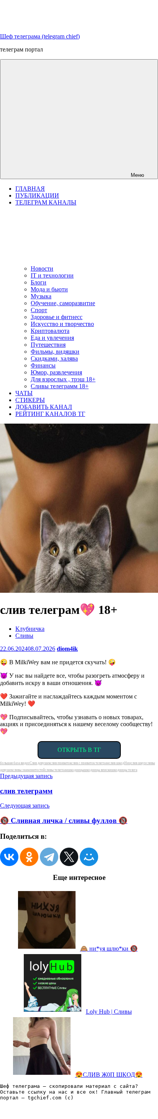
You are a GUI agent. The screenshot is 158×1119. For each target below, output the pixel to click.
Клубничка (29, 628)
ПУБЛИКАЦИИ (37, 195)
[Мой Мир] (89, 857)
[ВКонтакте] (9, 857)
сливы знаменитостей (29, 770)
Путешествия (48, 344)
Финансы (43, 365)
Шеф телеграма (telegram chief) (40, 36)
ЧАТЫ (24, 393)
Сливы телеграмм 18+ (60, 386)
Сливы (24, 635)
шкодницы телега (124, 770)
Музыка (41, 296)
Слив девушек (40, 763)
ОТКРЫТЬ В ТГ (79, 750)
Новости (42, 268)
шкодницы (76, 770)
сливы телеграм (56, 770)
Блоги (38, 282)
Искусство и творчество (62, 324)
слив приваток (60, 763)
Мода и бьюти (49, 289)
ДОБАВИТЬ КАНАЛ (43, 407)
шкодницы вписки (97, 770)
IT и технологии (52, 275)
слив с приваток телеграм (90, 763)
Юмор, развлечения (56, 372)
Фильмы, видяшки (55, 351)
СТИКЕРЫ (30, 400)
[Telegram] (49, 857)
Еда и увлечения (52, 337)
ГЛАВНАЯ (30, 188)
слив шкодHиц (120, 763)
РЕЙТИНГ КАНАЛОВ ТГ (50, 414)
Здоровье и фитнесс (56, 317)
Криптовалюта (50, 331)
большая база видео (15, 763)
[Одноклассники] (29, 857)
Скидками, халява (54, 358)
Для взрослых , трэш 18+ (63, 379)
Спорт (39, 310)
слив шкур (138, 763)
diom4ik (67, 648)
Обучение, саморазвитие (63, 303)
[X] (69, 857)
